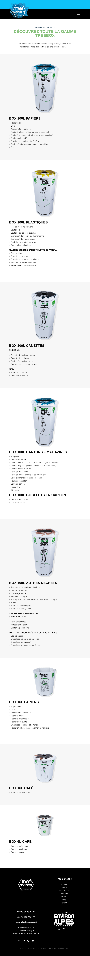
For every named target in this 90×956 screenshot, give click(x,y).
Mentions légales (56, 948)
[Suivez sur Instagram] (28, 941)
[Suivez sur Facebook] (19, 941)
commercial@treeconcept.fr (26, 922)
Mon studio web (39, 948)
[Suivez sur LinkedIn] (33, 941)
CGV (68, 948)
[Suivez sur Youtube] (24, 941)
